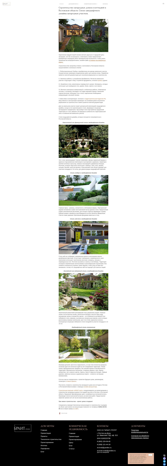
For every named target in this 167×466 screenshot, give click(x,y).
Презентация (74, 436)
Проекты (44, 436)
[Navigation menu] (163, 3)
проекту (100, 80)
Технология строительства (51, 439)
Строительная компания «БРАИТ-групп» (71, 390)
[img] (22, 428)
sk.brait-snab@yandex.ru (106, 451)
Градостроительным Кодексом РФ (95, 98)
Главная (61, 3)
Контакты (105, 3)
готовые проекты (71, 381)
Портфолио (45, 448)
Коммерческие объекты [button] (90, 3)
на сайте (75, 408)
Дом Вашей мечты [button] (73, 3)
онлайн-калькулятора (90, 386)
